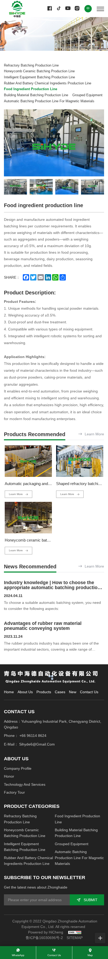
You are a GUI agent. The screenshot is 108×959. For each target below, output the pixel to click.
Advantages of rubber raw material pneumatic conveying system (43, 626)
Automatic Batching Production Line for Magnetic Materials (49, 101)
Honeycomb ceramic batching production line (39, 71)
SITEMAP (75, 938)
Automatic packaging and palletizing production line (48, 483)
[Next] (97, 143)
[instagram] (77, 8)
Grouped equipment (87, 95)
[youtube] (68, 8)
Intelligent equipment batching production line (39, 77)
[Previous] (10, 143)
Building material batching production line (36, 95)
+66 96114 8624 (32, 735)
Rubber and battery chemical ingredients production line (47, 83)
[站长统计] (74, 932)
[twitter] (58, 8)
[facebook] (49, 8)
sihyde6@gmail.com (37, 744)
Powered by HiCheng (45, 932)
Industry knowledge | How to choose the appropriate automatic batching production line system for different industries (52, 588)
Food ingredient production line (30, 89)
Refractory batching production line (31, 65)
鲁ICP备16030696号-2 (44, 938)
